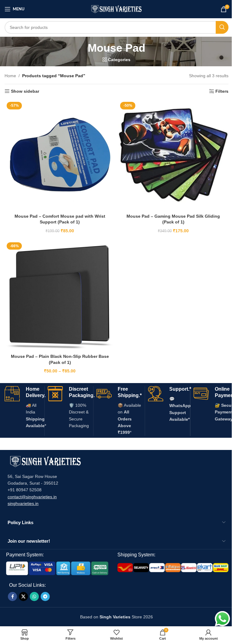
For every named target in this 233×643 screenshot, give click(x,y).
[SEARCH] (222, 27)
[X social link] (23, 596)
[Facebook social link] (12, 596)
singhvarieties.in (23, 503)
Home (10, 75)
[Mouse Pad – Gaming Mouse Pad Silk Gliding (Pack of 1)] (173, 155)
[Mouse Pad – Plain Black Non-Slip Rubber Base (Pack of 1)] (60, 295)
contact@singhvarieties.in (32, 496)
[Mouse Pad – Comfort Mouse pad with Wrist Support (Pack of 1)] (60, 155)
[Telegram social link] (45, 596)
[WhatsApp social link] (34, 596)
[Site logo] (116, 8)
